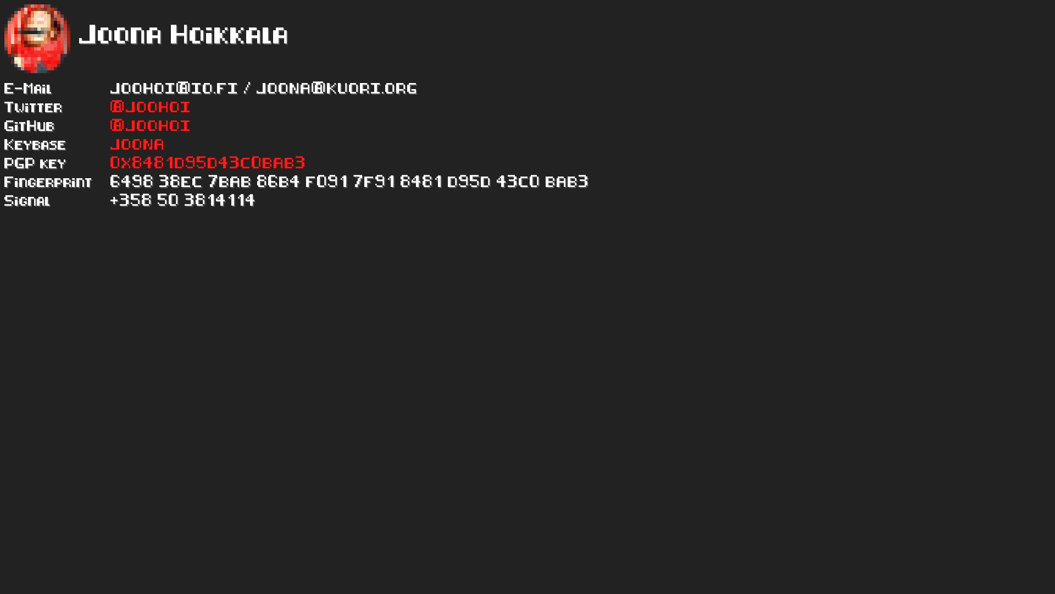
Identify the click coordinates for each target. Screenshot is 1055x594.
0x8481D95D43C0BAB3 (208, 164)
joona (137, 145)
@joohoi (151, 108)
